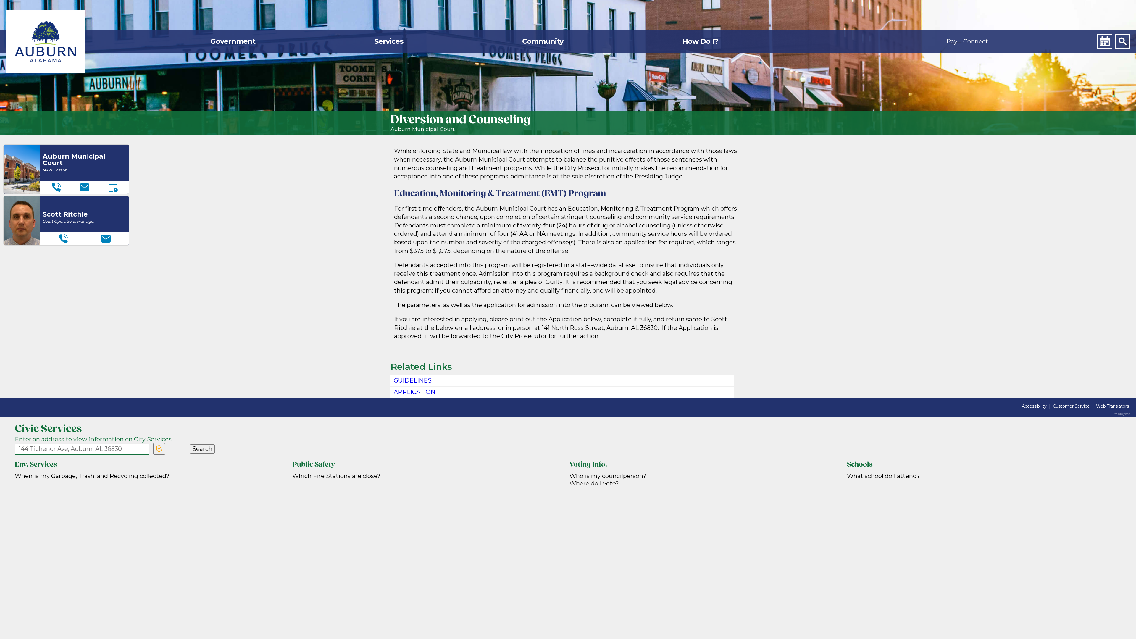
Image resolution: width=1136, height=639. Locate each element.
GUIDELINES (413, 380)
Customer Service (1071, 406)
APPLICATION (414, 392)
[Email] (84, 187)
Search (202, 448)
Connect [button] (975, 41)
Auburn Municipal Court (422, 129)
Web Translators (1112, 406)
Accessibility (1034, 406)
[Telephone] (56, 187)
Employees (1120, 414)
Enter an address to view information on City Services (93, 439)
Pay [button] (951, 41)
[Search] (1122, 41)
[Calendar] (1104, 41)
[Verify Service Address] (159, 449)
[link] (45, 41)
